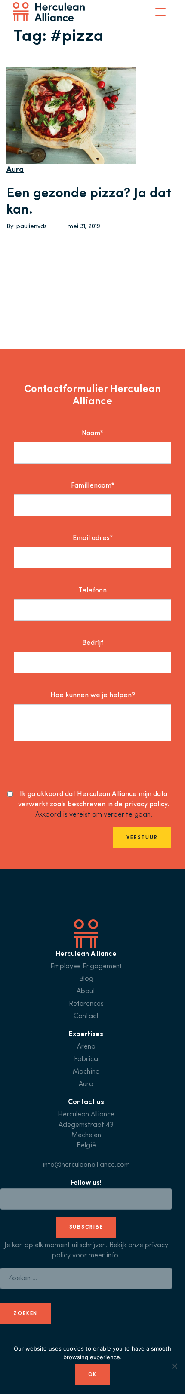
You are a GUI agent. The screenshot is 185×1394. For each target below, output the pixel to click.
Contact (86, 1016)
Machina (86, 1071)
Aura (15, 170)
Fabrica (86, 1059)
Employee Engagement (86, 966)
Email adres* (93, 538)
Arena (86, 1046)
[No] (174, 1366)
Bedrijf (92, 643)
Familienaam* (92, 485)
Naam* (92, 433)
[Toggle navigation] (160, 12)
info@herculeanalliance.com (86, 1165)
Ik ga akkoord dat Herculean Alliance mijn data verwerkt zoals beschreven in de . (93, 799)
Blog (86, 979)
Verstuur (142, 837)
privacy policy (145, 804)
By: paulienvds (26, 226)
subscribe (86, 1227)
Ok (92, 1374)
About (86, 991)
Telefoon (92, 590)
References (86, 1004)
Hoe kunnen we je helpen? (92, 695)
